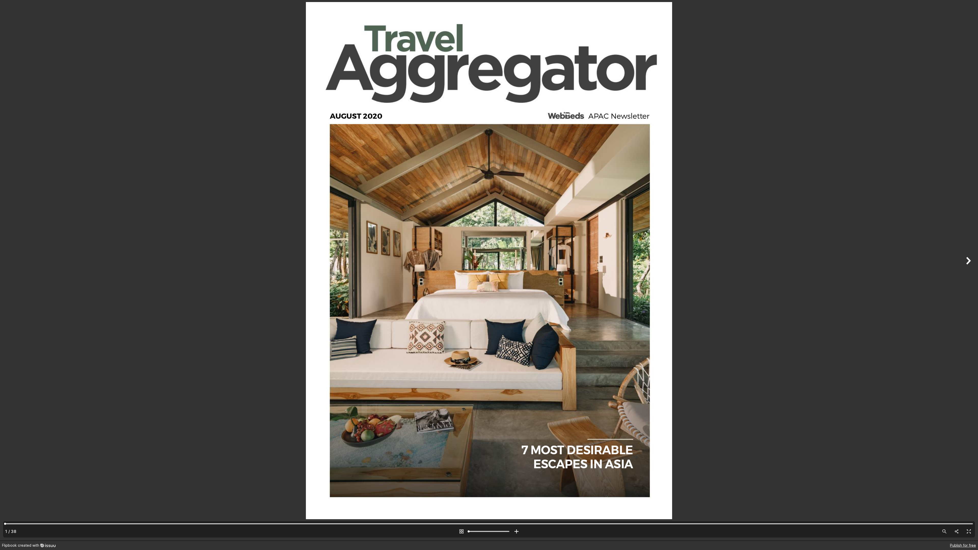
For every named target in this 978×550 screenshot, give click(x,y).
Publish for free (963, 545)
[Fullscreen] (969, 531)
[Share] (957, 531)
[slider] (489, 531)
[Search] (944, 531)
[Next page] (968, 270)
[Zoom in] (516, 531)
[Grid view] (461, 531)
